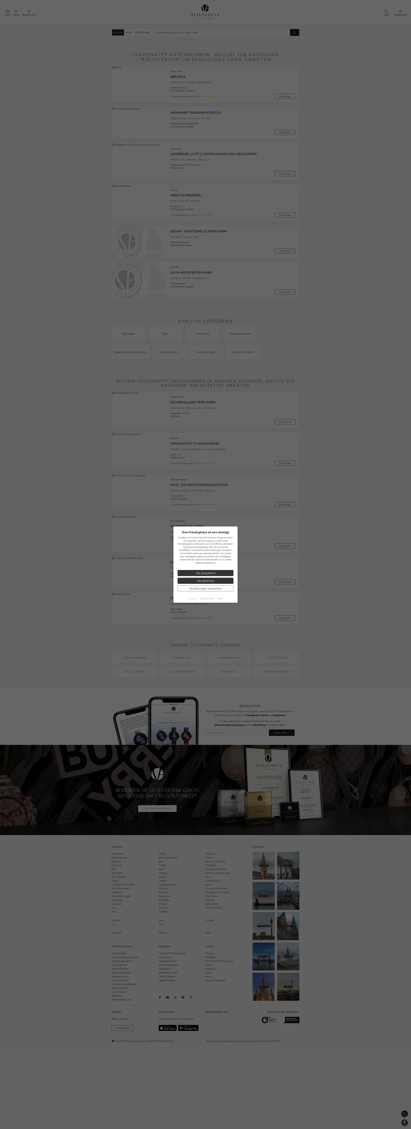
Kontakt (220, 598)
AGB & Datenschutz (207, 598)
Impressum (192, 598)
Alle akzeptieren (205, 573)
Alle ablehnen (205, 581)
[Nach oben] (404, 1122)
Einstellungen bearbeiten (205, 588)
